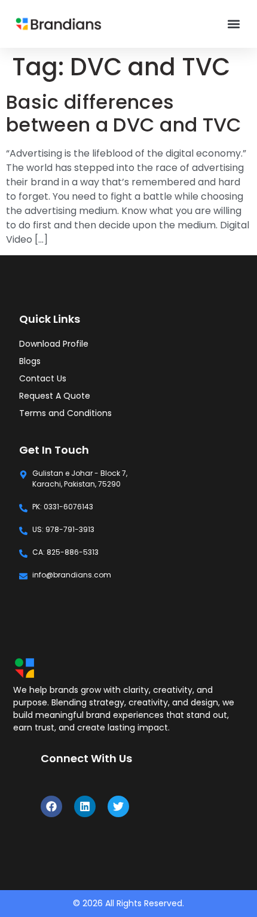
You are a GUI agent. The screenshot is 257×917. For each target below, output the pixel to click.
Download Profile (53, 344)
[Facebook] (51, 806)
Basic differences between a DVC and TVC (124, 113)
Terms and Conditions (65, 413)
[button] (233, 24)
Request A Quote (54, 396)
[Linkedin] (85, 806)
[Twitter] (118, 806)
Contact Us (42, 378)
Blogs (30, 361)
